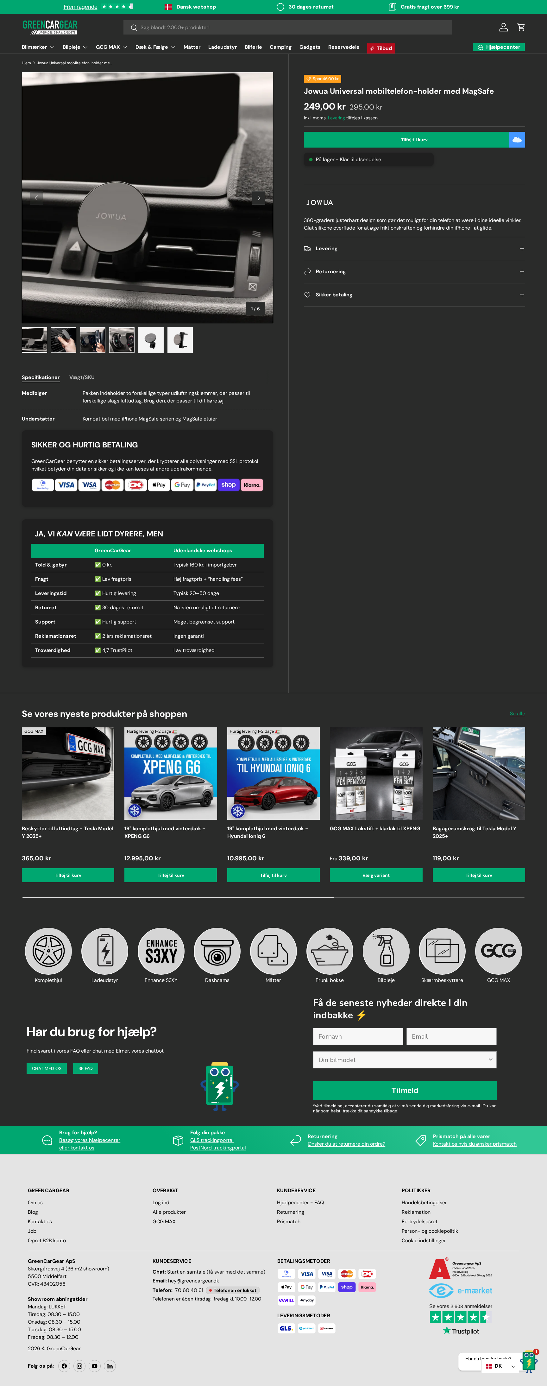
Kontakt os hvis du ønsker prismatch (475, 1144)
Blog (33, 1212)
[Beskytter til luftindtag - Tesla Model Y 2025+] (68, 773)
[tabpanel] (147, 406)
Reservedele (344, 47)
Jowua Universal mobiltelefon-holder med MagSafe (75, 63)
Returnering (290, 1212)
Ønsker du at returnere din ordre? (346, 1144)
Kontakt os (40, 1221)
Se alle (517, 713)
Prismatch (288, 1221)
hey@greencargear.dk (193, 1280)
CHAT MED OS (46, 1068)
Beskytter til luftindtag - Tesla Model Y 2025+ (67, 832)
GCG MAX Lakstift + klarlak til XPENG (375, 828)
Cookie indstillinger (424, 1240)
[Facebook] (64, 1366)
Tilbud (384, 48)
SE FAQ (86, 1068)
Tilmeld (405, 1090)
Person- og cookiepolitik (430, 1231)
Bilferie (253, 47)
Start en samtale (186, 1272)
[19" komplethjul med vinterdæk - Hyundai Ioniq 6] (273, 773)
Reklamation (416, 1212)
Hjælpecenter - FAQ (300, 1202)
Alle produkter (169, 1212)
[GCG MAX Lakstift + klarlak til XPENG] (376, 773)
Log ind (161, 1202)
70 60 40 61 (189, 1290)
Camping (281, 47)
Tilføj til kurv (414, 139)
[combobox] (287, 27)
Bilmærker (34, 47)
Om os (35, 1202)
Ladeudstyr (222, 47)
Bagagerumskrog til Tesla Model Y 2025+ (474, 832)
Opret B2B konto (47, 1240)
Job (32, 1231)
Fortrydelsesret (419, 1221)
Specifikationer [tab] (41, 377)
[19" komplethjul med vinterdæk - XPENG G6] (170, 773)
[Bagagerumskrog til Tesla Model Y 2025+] (479, 773)
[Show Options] (490, 1060)
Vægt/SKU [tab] (82, 377)
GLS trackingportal (212, 1140)
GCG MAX (108, 47)
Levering (336, 118)
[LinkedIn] (110, 1366)
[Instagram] (79, 1366)
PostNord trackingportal (218, 1147)
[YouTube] (95, 1366)
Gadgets (310, 47)
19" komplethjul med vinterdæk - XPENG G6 (164, 832)
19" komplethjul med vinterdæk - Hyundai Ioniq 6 (267, 832)
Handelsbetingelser (424, 1202)
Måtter (192, 47)
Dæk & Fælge (151, 47)
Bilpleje (71, 47)
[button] (521, 27)
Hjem (26, 63)
